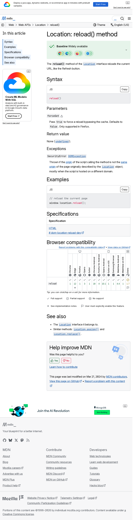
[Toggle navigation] (129, 18)
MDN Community (55, 460)
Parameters (57, 108)
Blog (5, 466)
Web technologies (98, 460)
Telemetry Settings (71, 502)
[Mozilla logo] (13, 502)
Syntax (8, 41)
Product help (10, 489)
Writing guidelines (55, 472)
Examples (10, 47)
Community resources (58, 466)
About (6, 460)
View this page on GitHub (64, 385)
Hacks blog (94, 489)
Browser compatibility (17, 57)
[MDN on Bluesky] (10, 444)
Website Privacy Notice (41, 502)
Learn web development (102, 466)
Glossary (93, 483)
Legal (91, 502)
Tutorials (93, 478)
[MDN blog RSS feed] (28, 444)
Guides (92, 472)
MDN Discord (53, 478)
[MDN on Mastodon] (22, 444)
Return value (58, 134)
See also (9, 62)
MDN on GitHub (54, 483)
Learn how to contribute (63, 366)
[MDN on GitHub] (4, 444)
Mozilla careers (12, 472)
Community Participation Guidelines (48, 507)
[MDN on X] (16, 444)
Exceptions (56, 148)
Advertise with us (13, 478)
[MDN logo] (9, 429)
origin (69, 162)
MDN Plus (9, 483)
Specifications (12, 52)
